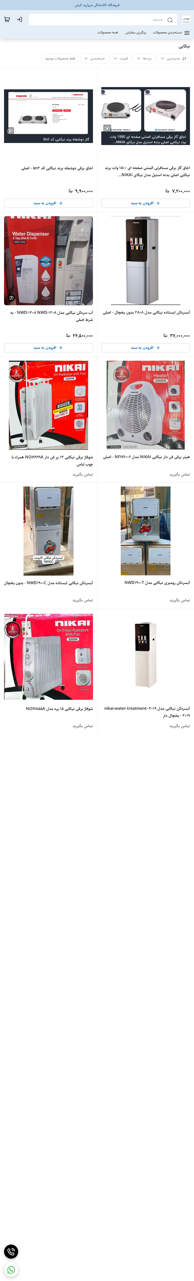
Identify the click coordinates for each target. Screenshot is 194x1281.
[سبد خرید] (7, 19)
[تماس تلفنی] (11, 1252)
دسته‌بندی (97, 58)
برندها (147, 58)
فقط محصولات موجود (60, 58)
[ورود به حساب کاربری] (20, 19)
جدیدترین (173, 58)
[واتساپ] (11, 1270)
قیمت (124, 58)
